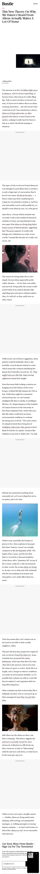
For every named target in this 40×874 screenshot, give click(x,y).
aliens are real (17, 830)
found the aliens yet (23, 655)
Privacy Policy (12, 869)
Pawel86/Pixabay (39, 61)
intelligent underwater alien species (16, 427)
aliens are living (30, 567)
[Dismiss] (36, 854)
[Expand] (29, 854)
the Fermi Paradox (24, 195)
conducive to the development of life (16, 550)
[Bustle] (7, 3)
